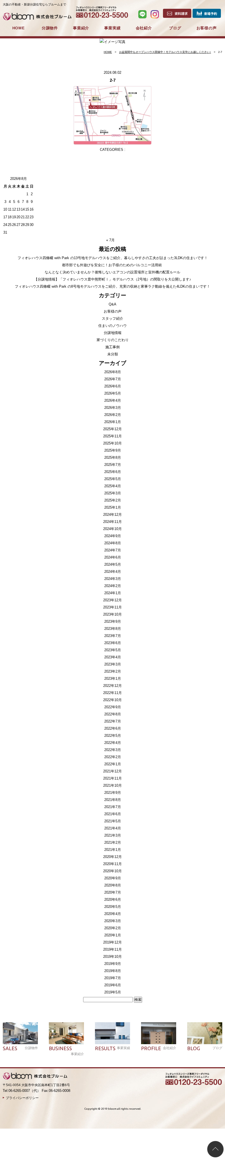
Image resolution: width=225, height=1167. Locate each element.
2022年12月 (112, 686)
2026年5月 (112, 393)
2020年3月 (112, 921)
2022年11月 (112, 693)
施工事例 (112, 347)
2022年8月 (112, 714)
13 (18, 209)
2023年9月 (112, 621)
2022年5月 (112, 735)
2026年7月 (112, 379)
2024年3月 (112, 579)
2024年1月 (112, 593)
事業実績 (112, 28)
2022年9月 (112, 707)
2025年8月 (112, 457)
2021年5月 (112, 821)
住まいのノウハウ (112, 326)
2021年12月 (112, 771)
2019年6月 (112, 985)
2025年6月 (112, 472)
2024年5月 (112, 564)
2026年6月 (112, 386)
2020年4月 (112, 914)
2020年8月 (112, 885)
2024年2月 (112, 586)
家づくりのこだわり (113, 340)
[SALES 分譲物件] (20, 1033)
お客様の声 (206, 28)
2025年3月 (112, 493)
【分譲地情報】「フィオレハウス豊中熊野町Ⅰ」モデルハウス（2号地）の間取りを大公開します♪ (112, 279)
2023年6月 (112, 643)
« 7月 (110, 240)
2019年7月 (112, 978)
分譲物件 (50, 28)
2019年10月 (112, 956)
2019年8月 (112, 971)
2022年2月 (112, 757)
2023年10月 (112, 614)
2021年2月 (112, 842)
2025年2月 (112, 500)
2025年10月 (112, 443)
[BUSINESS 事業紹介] (66, 1033)
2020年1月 (112, 935)
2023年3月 (112, 664)
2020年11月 (112, 864)
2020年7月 (112, 892)
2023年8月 (112, 629)
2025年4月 (112, 486)
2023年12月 (112, 600)
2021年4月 (112, 828)
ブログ (175, 28)
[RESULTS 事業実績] (112, 1033)
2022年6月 (112, 728)
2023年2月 (112, 671)
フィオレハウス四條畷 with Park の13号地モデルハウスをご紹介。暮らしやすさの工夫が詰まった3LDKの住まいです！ (113, 258)
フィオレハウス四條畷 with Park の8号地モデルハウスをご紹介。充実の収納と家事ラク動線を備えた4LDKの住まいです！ (112, 286)
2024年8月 (112, 543)
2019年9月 (112, 964)
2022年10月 (112, 700)
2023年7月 (112, 636)
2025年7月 (112, 465)
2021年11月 (112, 778)
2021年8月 (112, 800)
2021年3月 (112, 835)
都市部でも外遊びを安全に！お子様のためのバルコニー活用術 (112, 265)
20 (18, 217)
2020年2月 (112, 928)
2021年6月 (112, 814)
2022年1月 (112, 764)
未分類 (112, 354)
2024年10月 (112, 529)
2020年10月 (112, 871)
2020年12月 (112, 857)
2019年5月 (112, 992)
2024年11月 (112, 522)
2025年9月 (112, 450)
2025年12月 (112, 429)
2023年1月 (112, 678)
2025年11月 (112, 436)
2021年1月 (112, 850)
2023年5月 (112, 650)
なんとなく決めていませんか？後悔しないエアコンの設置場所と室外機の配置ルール (112, 272)
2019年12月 (112, 942)
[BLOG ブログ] (204, 1033)
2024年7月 (112, 550)
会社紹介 (144, 28)
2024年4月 (112, 572)
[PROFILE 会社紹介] (158, 1033)
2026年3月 (112, 408)
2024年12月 (112, 514)
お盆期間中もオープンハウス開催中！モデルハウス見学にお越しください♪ (165, 51)
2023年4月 (112, 657)
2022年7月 (112, 721)
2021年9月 (112, 793)
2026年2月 (112, 415)
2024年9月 (112, 536)
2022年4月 (112, 743)
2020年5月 (112, 907)
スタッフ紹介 (112, 318)
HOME (18, 28)
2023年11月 (112, 607)
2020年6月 (112, 899)
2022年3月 (112, 750)
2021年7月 (112, 807)
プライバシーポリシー (22, 1098)
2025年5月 (112, 479)
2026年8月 (112, 372)
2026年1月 (112, 422)
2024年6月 (112, 557)
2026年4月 (112, 400)
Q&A (112, 304)
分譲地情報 (113, 333)
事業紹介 (81, 28)
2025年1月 (112, 507)
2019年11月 (112, 949)
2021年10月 (112, 785)
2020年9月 (112, 878)
